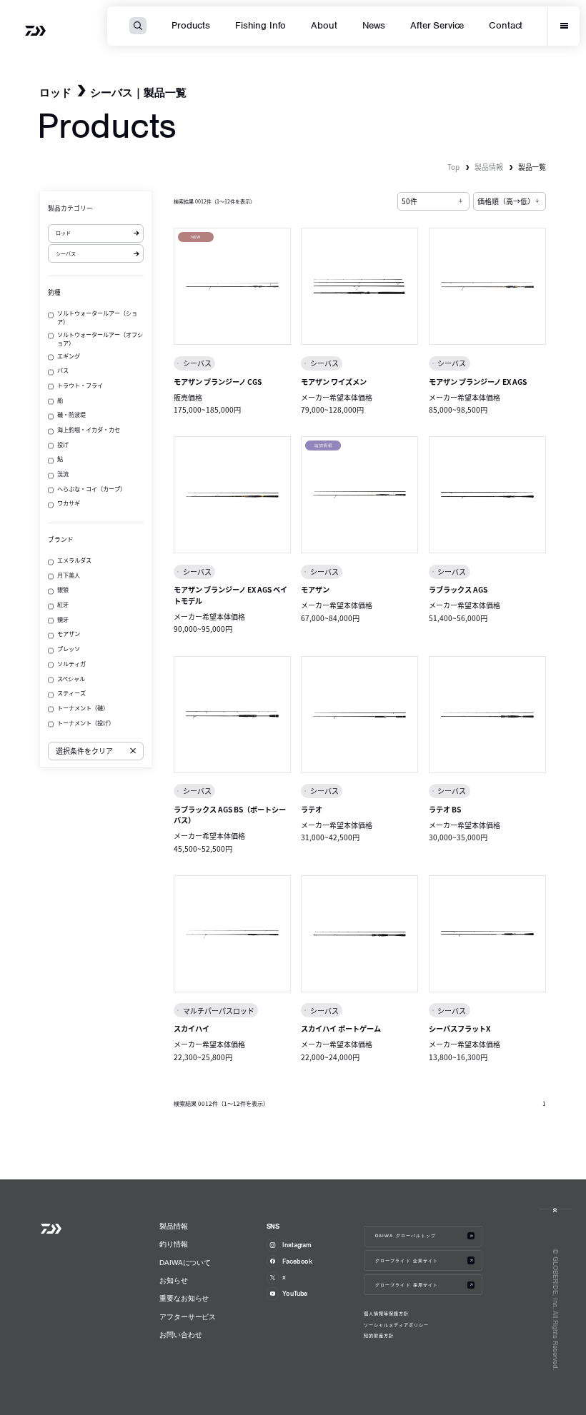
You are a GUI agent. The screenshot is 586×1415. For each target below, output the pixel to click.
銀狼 (63, 589)
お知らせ (173, 1280)
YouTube (294, 1293)
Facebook (297, 1261)
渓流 (63, 473)
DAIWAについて (185, 1263)
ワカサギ (68, 502)
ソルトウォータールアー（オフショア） (100, 338)
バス (63, 370)
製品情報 (489, 166)
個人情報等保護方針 (386, 1313)
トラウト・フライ (80, 385)
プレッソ (68, 648)
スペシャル (71, 678)
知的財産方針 (379, 1336)
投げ (63, 444)
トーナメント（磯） (83, 707)
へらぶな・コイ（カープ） (91, 488)
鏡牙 (63, 619)
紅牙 (63, 604)
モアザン (68, 633)
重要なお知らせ (184, 1298)
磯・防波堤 (71, 414)
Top (453, 166)
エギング (68, 355)
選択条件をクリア (84, 750)
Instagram (297, 1244)
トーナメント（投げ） (85, 722)
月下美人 (68, 574)
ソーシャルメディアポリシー (396, 1325)
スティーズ (71, 692)
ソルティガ (71, 663)
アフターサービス (187, 1317)
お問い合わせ (180, 1335)
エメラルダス (74, 559)
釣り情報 (173, 1244)
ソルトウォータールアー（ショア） (97, 317)
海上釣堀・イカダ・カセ (88, 429)
